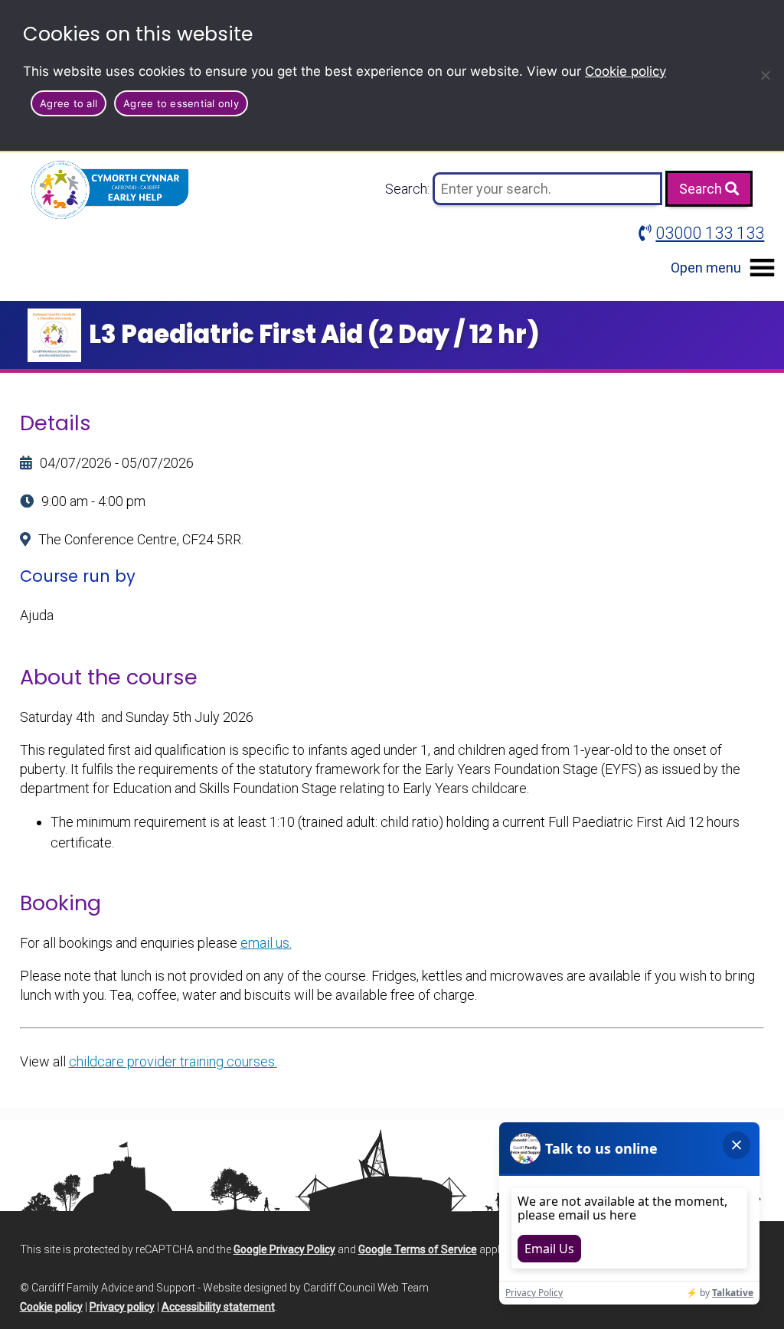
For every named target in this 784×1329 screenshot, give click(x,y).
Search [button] (702, 189)
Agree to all (68, 103)
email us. (266, 943)
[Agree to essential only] (765, 75)
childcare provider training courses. (173, 1061)
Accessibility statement (218, 1307)
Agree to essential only (181, 103)
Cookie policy (625, 71)
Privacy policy (122, 1307)
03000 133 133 (709, 233)
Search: (409, 189)
